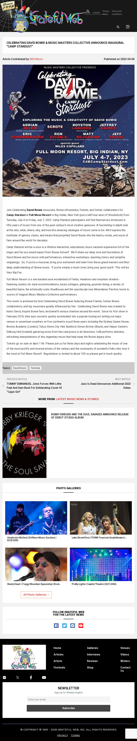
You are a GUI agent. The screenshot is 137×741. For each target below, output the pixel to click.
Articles (58, 654)
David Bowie (19, 368)
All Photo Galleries (35, 594)
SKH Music (36, 59)
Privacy (62, 735)
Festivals (35, 368)
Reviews (92, 661)
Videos (124, 654)
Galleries (92, 648)
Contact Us (125, 669)
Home (57, 648)
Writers (125, 661)
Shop (90, 667)
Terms (75, 735)
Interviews (93, 654)
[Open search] (118, 27)
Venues (125, 648)
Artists (58, 661)
